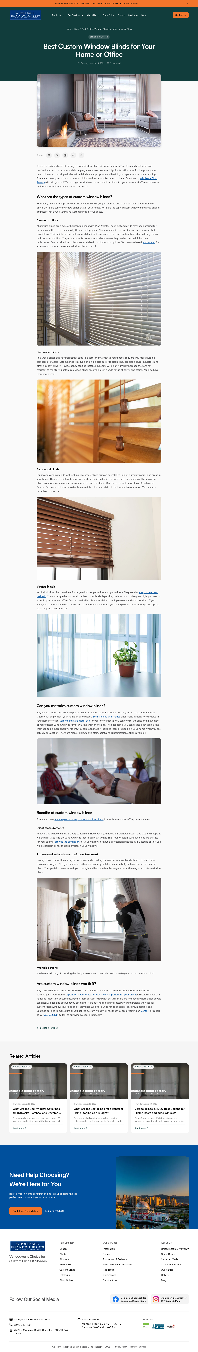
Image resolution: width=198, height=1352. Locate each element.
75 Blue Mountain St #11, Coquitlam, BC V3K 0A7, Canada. (41, 1332)
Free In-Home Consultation (118, 1264)
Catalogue (64, 1275)
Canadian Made (169, 1259)
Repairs (107, 1254)
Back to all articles (49, 1027)
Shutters (64, 1259)
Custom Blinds (67, 1269)
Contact (145, 1010)
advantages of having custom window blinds (79, 819)
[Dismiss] (187, 3)
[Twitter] (57, 155)
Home (68, 29)
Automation (65, 1264)
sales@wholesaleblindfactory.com (32, 1319)
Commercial (109, 1275)
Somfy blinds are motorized (75, 720)
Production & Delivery (115, 1259)
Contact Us (180, 15)
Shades (63, 1248)
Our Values (167, 1269)
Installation (109, 1248)
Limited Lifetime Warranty (175, 1248)
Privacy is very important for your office (114, 994)
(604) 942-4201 (23, 1324)
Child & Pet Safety (171, 1264)
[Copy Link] (81, 155)
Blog (76, 29)
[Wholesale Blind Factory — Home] (25, 15)
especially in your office (78, 994)
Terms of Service (138, 1346)
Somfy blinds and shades (106, 716)
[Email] (73, 155)
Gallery (165, 1275)
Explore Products (54, 1210)
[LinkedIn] (65, 155)
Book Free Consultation (25, 1211)
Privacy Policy (120, 1346)
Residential (109, 1269)
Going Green (168, 1254)
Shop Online (66, 1280)
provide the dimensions (68, 841)
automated (149, 242)
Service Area (110, 1280)
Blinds (62, 1254)
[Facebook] (49, 155)
